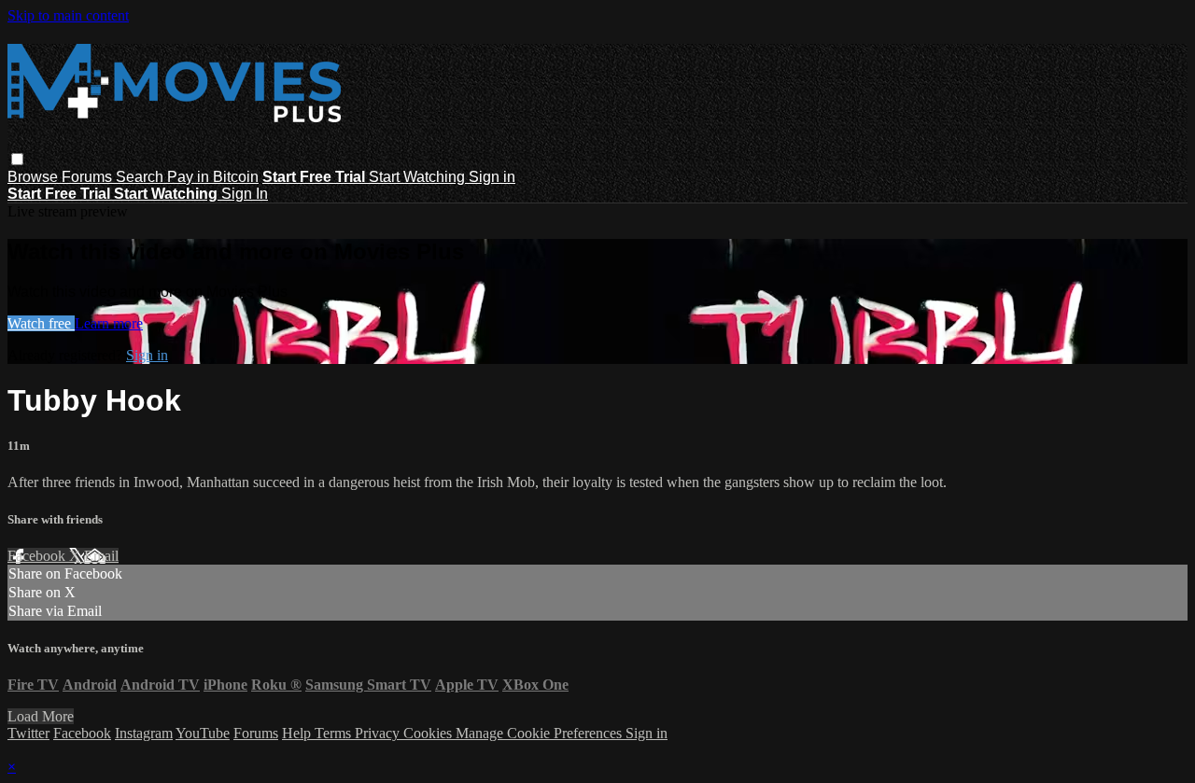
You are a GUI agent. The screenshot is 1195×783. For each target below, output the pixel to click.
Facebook (38, 556)
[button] (17, 159)
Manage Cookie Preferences (541, 733)
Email (101, 556)
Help (298, 733)
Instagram (144, 733)
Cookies (429, 733)
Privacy (379, 733)
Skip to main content (68, 15)
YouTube (203, 733)
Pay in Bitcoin (213, 177)
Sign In (244, 194)
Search (141, 177)
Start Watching (419, 177)
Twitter (28, 733)
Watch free (41, 323)
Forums (89, 177)
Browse (34, 177)
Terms (335, 733)
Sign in (492, 177)
